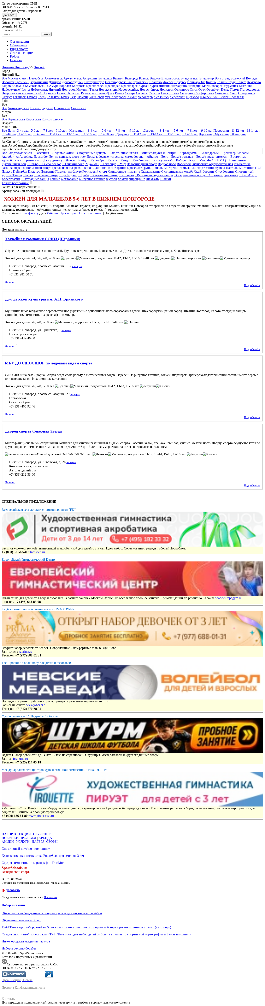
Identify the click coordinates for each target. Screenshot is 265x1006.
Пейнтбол (20, 171)
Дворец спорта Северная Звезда (33, 431)
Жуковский (140, 82)
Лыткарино (179, 86)
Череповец (177, 97)
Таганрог (19, 97)
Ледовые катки (62, 153)
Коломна (18, 86)
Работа (14, 56)
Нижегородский (41, 108)
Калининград (226, 82)
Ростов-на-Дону (103, 93)
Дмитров (55, 82)
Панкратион (237, 160)
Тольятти (53, 97)
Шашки (165, 179)
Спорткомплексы (20, 153)
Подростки (221, 130)
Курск (153, 86)
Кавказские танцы (104, 175)
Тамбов (31, 97)
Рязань (119, 93)
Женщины (238, 134)
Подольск (49, 93)
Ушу (121, 164)
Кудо (191, 160)
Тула (73, 97)
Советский (78, 108)
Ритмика (126, 175)
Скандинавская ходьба (177, 171)
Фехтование (69, 179)
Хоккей (39, 67)
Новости (16, 60)
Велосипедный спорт (142, 164)
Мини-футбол (215, 167)
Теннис (55, 179)
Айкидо (151, 156)
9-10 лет (60, 130)
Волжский (237, 78)
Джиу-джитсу (52, 160)
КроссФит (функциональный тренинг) (154, 167)
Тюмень (82, 97)
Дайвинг (99, 167)
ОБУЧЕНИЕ (42, 834)
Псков (61, 93)
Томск (64, 97)
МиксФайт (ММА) (211, 160)
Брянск (144, 78)
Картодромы (187, 153)
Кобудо (179, 160)
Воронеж (8, 82)
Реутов (86, 93)
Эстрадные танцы (35, 179)
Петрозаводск (250, 89)
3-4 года (22, 130)
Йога (109, 167)
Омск (194, 89)
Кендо (123, 160)
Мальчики (76, 130)
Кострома (78, 86)
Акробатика (10, 156)
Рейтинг (53, 213)
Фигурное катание (92, 179)
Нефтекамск (39, 89)
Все (4, 78)
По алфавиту (29, 213)
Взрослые (205, 134)
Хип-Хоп (246, 175)
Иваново (155, 82)
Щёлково (192, 97)
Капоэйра (96, 160)
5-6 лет (35, 130)
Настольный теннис (240, 167)
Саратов (154, 93)
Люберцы (194, 86)
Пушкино (73, 93)
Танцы (17, 175)
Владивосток (170, 78)
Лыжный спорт (194, 167)
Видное (155, 78)
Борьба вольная (181, 156)
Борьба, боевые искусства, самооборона (115, 156)
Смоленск (222, 93)
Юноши (39, 134)
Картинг (120, 167)
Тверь (42, 97)
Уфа (108, 97)
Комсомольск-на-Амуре (41, 86)
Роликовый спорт (94, 171)
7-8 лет (47, 130)
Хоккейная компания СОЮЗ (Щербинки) (42, 239)
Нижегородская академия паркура (26, 941)
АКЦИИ (8, 841)
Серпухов (187, 93)
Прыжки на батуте (68, 171)
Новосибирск (149, 89)
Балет (28, 175)
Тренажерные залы (234, 153)
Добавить (9, 15)
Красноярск (129, 86)
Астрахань (90, 78)
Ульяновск (96, 97)
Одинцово (181, 89)
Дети (11, 130)
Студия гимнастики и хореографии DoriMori (33, 862)
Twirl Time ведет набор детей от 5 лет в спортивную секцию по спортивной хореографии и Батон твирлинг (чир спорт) (86, 927)
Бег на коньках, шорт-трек (67, 156)
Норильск (166, 89)
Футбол (111, 179)
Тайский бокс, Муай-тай (80, 164)
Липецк (164, 86)
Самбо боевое (50, 164)
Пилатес (34, 171)
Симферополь (204, 93)
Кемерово (254, 82)
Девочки (148, 130)
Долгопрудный (72, 82)
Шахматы (152, 179)
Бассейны (41, 153)
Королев (65, 86)
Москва (13, 78)
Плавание (47, 171)
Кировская (33, 119)
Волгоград (222, 78)
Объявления (18, 45)
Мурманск (230, 86)
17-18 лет (24, 134)
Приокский (62, 108)
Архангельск (73, 78)
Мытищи (245, 86)
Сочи (233, 93)
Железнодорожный (118, 82)
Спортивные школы (122, 153)
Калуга (241, 82)
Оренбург (213, 89)
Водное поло (167, 164)
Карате (111, 160)
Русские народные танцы (154, 175)
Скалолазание (150, 171)
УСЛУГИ (23, 841)
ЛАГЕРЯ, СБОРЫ (45, 841)
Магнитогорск (212, 86)
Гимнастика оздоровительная (212, 164)
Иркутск (180, 82)
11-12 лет (237, 130)
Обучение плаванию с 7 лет (21, 920)
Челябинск (161, 97)
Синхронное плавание (124, 171)
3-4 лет (91, 130)
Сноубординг (224, 171)
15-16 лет (9, 134)
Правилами (50, 897)
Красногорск (95, 86)
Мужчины (221, 134)
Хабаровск (118, 97)
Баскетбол (41, 156)
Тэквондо (108, 164)
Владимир (206, 78)
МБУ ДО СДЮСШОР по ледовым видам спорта (48, 363)
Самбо (33, 164)
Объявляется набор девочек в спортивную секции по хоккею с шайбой (52, 913)
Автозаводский (18, 108)
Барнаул (118, 78)
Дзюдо (69, 160)
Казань (211, 82)
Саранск (142, 93)
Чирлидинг (137, 179)
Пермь (234, 89)
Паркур (7, 171)
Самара (130, 93)
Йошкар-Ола (196, 82)
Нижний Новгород (15, 67)
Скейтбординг (204, 171)
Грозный (21, 82)
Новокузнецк (108, 89)
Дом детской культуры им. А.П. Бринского (44, 299)
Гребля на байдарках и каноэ (72, 167)
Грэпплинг (31, 160)
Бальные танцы (46, 175)
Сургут (7, 97)
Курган (144, 86)
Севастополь (170, 93)
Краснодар (112, 86)
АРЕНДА (45, 838)
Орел (202, 89)
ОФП (259, 167)
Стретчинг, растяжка (222, 175)
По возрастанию (90, 213)
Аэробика (26, 156)
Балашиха (105, 78)
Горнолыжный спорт (36, 167)
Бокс (163, 156)
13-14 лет (252, 130)
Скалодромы (208, 153)
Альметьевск (54, 78)
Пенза (225, 89)
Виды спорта (19, 49)
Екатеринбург (94, 82)
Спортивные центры (90, 153)
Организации (19, 41)
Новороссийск (128, 89)
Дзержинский (38, 82)
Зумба (83, 175)
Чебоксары (145, 97)
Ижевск (168, 82)
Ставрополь (246, 93)
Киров (6, 86)
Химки (132, 97)
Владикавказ (190, 78)
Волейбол (184, 164)
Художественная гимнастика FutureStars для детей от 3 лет (43, 855)
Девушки (122, 134)
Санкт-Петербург (31, 78)
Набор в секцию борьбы (19, 948)
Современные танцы (190, 175)
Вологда (252, 78)
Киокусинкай (162, 160)
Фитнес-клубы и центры (157, 153)
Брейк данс (68, 175)
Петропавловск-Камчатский (22, 93)
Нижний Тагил (87, 89)
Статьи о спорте (21, 52)
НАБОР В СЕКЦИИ (16, 834)
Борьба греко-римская (210, 156)
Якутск (223, 97)
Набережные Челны (16, 89)
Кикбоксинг (140, 160)
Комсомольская (52, 119)
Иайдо (81, 160)
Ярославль (236, 97)
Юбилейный (209, 97)
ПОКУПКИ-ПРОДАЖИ (19, 838)
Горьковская (16, 119)
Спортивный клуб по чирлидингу (26, 848)
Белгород (131, 78)
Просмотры (67, 213)
